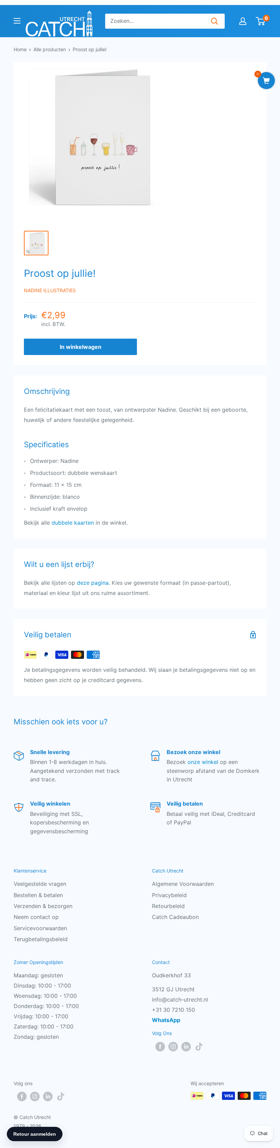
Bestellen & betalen (38, 895)
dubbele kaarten (73, 522)
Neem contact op (36, 916)
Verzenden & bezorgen (43, 906)
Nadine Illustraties (50, 290)
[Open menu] (17, 21)
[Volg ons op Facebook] (160, 1046)
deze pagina (93, 582)
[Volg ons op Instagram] (173, 1046)
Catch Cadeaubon (175, 916)
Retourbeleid (168, 906)
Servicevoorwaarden (40, 928)
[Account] (242, 21)
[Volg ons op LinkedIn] (186, 1046)
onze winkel (202, 762)
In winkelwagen (80, 346)
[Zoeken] (214, 21)
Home (20, 49)
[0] (260, 21)
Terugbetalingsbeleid (41, 939)
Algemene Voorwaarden (183, 883)
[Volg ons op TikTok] (199, 1046)
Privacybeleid (169, 895)
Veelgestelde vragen (40, 883)
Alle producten (49, 49)
